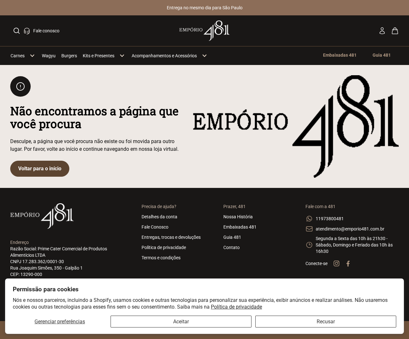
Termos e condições (161, 257)
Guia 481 (232, 237)
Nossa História (238, 216)
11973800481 (330, 218)
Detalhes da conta (159, 216)
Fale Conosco (155, 227)
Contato (231, 247)
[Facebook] (348, 263)
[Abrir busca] (16, 31)
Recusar (326, 322)
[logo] (204, 30)
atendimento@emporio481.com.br (350, 228)
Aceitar (181, 322)
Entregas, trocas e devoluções (171, 237)
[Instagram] (336, 263)
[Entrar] (382, 31)
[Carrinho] (395, 31)
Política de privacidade (236, 307)
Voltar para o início (39, 168)
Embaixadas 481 (240, 227)
